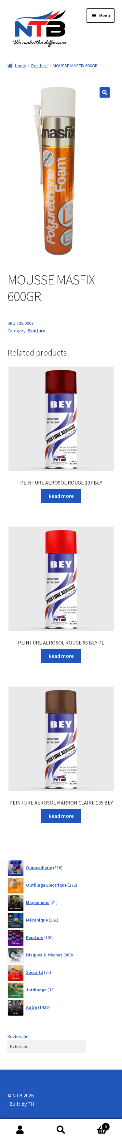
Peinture (39, 66)
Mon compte (20, 1130)
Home (20, 66)
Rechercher (18, 1036)
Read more (61, 496)
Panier (94, 1124)
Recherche (61, 1130)
